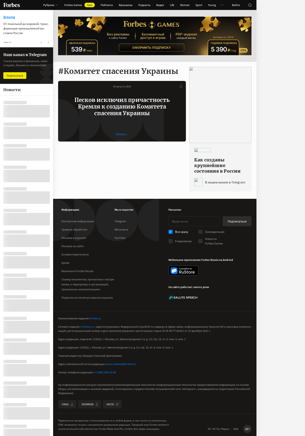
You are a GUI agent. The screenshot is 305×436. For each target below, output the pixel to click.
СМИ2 (65, 404)
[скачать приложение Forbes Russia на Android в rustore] (183, 271)
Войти (236, 5)
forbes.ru (95, 318)
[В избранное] (181, 86)
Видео (160, 5)
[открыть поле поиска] (249, 5)
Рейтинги (107, 5)
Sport (198, 5)
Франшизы (125, 5)
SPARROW (88, 404)
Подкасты (144, 5)
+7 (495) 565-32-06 (105, 372)
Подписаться (237, 221)
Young (212, 5)
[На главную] (11, 5)
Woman (185, 5)
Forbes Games (78, 5)
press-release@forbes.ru (121, 364)
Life (172, 5)
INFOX (110, 404)
